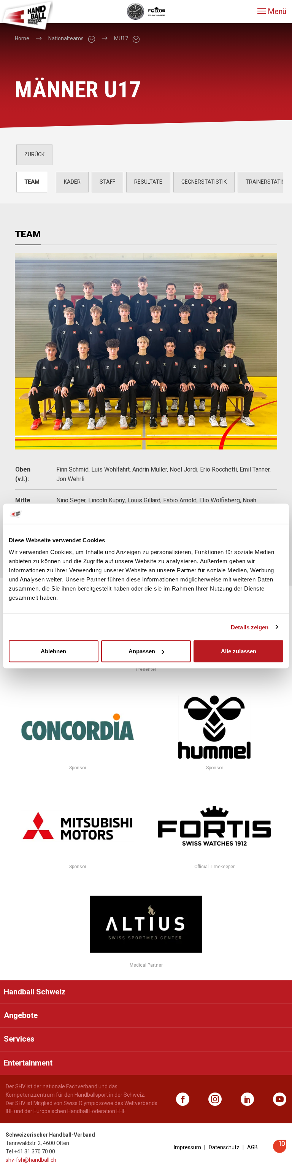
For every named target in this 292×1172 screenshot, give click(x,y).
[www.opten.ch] (279, 1151)
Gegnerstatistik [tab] (204, 182)
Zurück (34, 154)
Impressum (187, 1147)
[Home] (26, 15)
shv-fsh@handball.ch (31, 1160)
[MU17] (136, 39)
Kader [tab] (72, 182)
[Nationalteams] (91, 39)
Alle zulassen (238, 651)
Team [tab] (31, 182)
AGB (252, 1147)
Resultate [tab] (148, 182)
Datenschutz (224, 1147)
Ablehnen (53, 651)
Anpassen (142, 651)
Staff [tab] (107, 182)
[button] (271, 11)
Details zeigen (249, 627)
